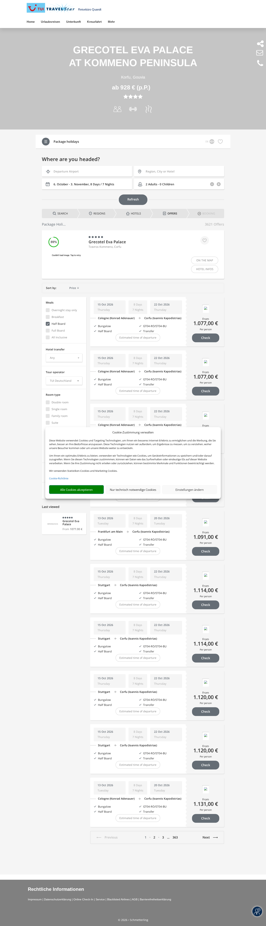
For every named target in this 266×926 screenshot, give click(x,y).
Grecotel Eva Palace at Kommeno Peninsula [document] (133, 56)
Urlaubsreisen (50, 21)
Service (100, 899)
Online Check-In (83, 899)
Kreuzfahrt (94, 21)
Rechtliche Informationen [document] (56, 889)
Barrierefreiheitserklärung (155, 899)
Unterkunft (73, 21)
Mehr (111, 21)
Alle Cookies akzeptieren (76, 490)
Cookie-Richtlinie (58, 478)
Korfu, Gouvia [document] (133, 77)
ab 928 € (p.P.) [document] (131, 87)
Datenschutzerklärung (57, 899)
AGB (134, 899)
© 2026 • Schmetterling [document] (133, 920)
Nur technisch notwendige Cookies (133, 490)
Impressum (35, 899)
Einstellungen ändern (189, 490)
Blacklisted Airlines (118, 899)
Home (31, 21)
